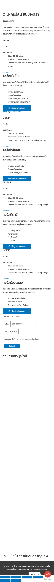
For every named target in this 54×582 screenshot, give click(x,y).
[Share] (16, 577)
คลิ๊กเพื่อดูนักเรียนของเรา (12, 111)
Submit (12, 346)
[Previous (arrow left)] (5, 580)
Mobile (7, 324)
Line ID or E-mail (11, 331)
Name (7, 316)
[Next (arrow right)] (16, 580)
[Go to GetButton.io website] (48, 579)
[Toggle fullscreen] (27, 577)
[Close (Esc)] (5, 577)
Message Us (9, 339)
